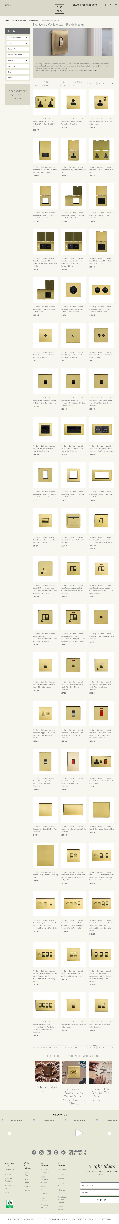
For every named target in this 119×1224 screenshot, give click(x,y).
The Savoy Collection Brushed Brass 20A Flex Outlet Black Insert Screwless (101, 636)
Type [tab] (10, 43)
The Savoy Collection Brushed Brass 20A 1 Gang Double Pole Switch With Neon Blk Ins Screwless (72, 686)
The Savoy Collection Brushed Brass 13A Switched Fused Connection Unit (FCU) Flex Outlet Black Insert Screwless (45, 637)
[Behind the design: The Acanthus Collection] (100, 1083)
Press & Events (61, 1184)
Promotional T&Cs (10, 1186)
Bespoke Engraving (44, 1171)
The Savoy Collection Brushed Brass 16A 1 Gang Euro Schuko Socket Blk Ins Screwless (72, 309)
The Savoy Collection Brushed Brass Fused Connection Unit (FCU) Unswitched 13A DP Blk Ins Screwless (101, 541)
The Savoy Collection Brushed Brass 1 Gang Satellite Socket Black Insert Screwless (72, 354)
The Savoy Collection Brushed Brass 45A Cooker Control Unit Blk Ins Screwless (101, 781)
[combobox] (90, 5)
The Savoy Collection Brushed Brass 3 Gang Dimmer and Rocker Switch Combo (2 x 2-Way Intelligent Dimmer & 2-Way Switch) (45, 924)
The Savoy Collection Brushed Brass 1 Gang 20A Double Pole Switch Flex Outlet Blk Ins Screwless (100, 686)
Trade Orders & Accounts (44, 1179)
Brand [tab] (10, 72)
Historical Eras (61, 1191)
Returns (27, 1190)
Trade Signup (43, 1187)
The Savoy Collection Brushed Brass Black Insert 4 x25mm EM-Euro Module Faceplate (100, 494)
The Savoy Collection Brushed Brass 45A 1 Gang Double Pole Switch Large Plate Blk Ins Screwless (44, 782)
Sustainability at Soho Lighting (63, 1200)
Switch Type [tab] (13, 49)
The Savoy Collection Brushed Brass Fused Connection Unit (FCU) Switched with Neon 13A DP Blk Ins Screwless (101, 589)
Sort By (46, 82)
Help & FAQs (26, 1173)
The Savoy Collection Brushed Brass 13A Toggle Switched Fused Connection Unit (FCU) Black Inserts (45, 734)
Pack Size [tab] (11, 66)
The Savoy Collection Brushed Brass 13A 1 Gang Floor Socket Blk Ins (73, 169)
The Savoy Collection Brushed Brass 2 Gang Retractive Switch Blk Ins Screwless (100, 1024)
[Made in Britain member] (78, 1152)
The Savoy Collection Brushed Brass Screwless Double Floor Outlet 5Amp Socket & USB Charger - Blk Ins (72, 262)
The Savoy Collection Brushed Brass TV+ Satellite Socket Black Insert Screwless (100, 354)
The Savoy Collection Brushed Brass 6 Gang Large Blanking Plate (101, 827)
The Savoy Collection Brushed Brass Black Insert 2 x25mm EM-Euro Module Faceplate (72, 494)
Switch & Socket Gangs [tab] (17, 54)
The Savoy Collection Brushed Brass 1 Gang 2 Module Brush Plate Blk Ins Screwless (44, 448)
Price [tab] (10, 77)
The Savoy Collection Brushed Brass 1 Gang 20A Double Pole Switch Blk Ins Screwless (44, 684)
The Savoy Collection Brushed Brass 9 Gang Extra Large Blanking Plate (45, 874)
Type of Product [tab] (14, 37)
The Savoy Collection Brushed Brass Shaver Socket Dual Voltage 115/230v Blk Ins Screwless (45, 169)
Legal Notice (26, 1180)
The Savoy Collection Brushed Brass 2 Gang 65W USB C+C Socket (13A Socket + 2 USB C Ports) (44, 123)
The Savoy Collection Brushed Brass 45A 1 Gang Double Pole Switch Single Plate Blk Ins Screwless (72, 734)
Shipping (27, 1186)
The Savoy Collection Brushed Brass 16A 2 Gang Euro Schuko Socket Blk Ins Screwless (100, 309)
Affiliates (43, 1193)
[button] (9, 1133)
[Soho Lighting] (59, 9)
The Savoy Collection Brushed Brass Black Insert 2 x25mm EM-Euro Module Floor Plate (44, 215)
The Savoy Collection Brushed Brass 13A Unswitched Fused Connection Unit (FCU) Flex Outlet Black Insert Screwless (45, 589)
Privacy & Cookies (8, 1179)
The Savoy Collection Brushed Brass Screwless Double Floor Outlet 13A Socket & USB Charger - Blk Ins (45, 262)
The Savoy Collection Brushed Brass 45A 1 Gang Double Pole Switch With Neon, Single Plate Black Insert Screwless (100, 734)
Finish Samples (43, 1199)
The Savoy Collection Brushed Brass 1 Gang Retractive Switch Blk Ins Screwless (73, 1024)
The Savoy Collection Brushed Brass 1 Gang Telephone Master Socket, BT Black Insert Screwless (45, 400)
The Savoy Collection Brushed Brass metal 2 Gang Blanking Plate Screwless (73, 829)
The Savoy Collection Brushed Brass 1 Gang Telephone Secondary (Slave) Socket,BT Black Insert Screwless (73, 402)
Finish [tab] (10, 60)
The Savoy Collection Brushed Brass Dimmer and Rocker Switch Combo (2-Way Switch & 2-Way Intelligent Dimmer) (73, 876)
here (95, 71)
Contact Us (17, 98)
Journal (61, 1174)
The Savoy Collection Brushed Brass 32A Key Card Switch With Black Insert (72, 540)
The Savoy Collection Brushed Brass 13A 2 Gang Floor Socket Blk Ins (101, 169)
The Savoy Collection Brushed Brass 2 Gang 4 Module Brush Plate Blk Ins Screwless (72, 448)
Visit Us (8, 1174)
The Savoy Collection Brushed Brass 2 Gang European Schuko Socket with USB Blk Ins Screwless (101, 448)
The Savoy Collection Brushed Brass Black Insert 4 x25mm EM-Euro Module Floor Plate (72, 215)
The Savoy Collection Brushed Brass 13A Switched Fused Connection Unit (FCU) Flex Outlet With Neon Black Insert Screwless (73, 637)
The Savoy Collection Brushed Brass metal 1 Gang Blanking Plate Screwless (45, 829)
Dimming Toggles (44, 1206)
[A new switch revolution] (47, 1082)
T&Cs (7, 1192)
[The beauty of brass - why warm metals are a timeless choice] (74, 1083)
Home (7, 20)
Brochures (62, 1178)
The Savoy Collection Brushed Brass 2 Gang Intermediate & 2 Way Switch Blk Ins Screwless (72, 973)
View (64, 82)
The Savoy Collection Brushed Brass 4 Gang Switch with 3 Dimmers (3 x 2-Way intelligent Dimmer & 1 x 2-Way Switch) (72, 924)
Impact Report (60, 1208)
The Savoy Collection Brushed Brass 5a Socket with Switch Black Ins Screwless (101, 121)
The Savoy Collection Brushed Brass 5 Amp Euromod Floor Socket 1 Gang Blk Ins (100, 215)
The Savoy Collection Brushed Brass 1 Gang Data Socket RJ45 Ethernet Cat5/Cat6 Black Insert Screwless (100, 402)
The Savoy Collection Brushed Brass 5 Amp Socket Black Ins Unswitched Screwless (72, 121)
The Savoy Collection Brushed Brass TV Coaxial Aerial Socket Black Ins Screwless (44, 354)
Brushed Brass (34, 20)
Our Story (62, 1169)
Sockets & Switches (19, 20)
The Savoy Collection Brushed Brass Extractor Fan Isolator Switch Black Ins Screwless (45, 540)
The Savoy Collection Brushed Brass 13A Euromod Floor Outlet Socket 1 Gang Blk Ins (100, 261)
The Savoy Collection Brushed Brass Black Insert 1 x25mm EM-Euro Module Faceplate (44, 494)
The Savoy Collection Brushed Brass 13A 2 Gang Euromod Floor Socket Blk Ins (45, 309)
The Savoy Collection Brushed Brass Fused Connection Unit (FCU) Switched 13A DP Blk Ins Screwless (72, 589)
